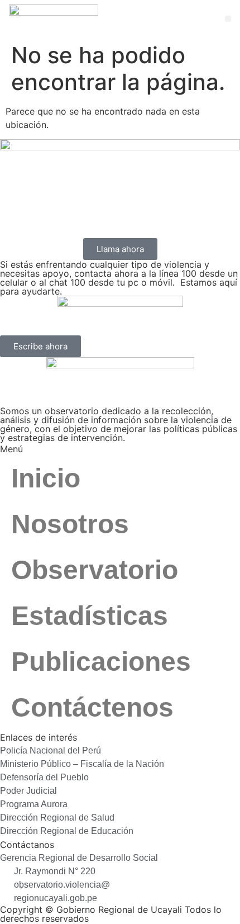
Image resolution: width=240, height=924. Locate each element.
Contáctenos (92, 707)
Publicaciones (101, 661)
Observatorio (94, 570)
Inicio (45, 478)
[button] (228, 19)
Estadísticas (89, 616)
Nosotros (70, 524)
